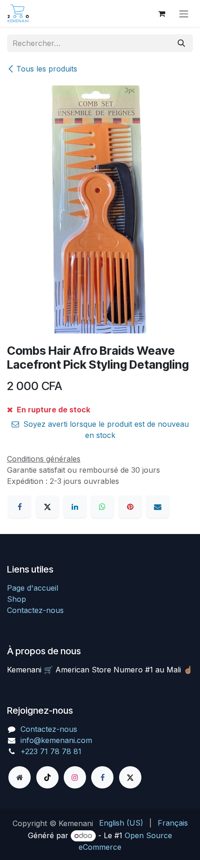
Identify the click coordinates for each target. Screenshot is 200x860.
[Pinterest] (130, 506)
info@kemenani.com (56, 740)
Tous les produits (46, 68)
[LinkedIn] (75, 506)
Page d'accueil (32, 588)
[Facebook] (19, 506)
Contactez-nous (35, 610)
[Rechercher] (181, 43)
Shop (16, 599)
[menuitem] (121, 823)
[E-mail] (158, 506)
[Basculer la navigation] (183, 13)
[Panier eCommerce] (161, 13)
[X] (47, 506)
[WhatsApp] (102, 506)
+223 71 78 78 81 (50, 751)
